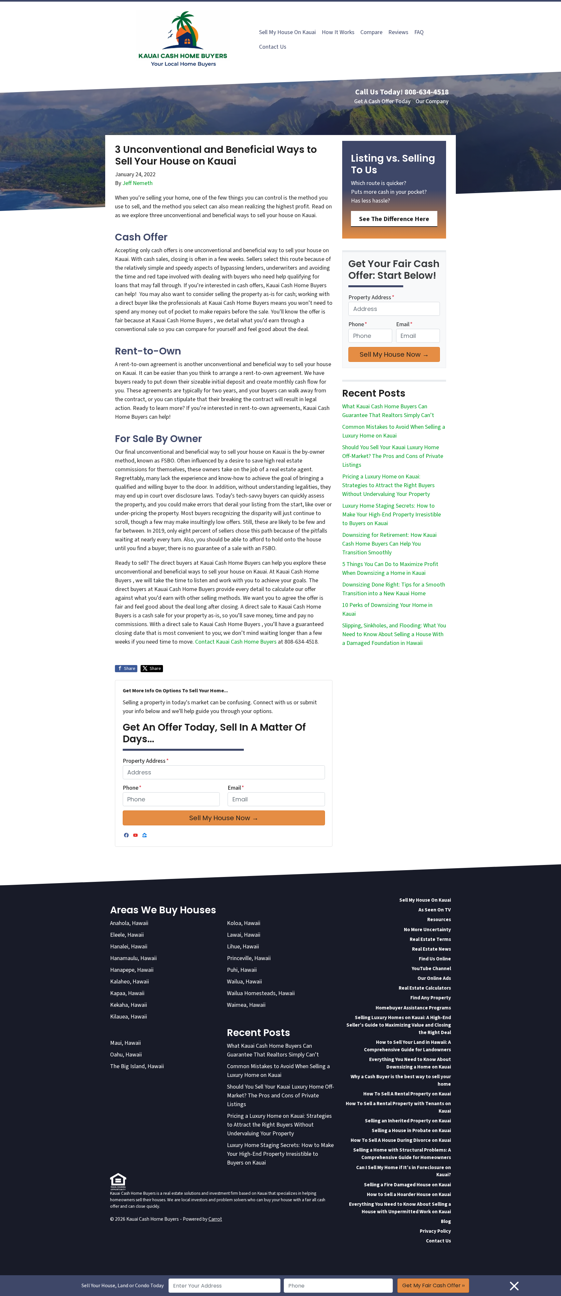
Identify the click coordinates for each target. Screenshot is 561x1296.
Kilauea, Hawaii (128, 1017)
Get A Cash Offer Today (382, 101)
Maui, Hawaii (125, 1043)
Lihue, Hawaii (243, 947)
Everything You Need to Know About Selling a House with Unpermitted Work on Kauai (400, 1208)
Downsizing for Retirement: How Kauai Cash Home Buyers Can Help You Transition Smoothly (389, 544)
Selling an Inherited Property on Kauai (408, 1120)
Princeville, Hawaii (249, 958)
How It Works (338, 32)
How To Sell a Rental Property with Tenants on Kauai (398, 1107)
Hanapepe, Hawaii (132, 970)
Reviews (398, 32)
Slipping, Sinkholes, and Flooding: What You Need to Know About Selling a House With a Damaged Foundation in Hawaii (394, 634)
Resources (439, 919)
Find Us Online (435, 958)
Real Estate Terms (430, 939)
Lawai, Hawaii (243, 935)
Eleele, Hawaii (127, 935)
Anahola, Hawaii (129, 923)
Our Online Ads (434, 978)
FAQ (419, 32)
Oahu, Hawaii (126, 1055)
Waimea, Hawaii (246, 1005)
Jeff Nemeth (137, 183)
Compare (371, 32)
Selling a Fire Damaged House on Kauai (407, 1184)
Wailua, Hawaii (244, 982)
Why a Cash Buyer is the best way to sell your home (401, 1080)
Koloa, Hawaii (243, 923)
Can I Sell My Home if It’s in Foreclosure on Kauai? (403, 1171)
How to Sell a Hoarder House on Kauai (409, 1194)
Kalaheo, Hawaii (129, 982)
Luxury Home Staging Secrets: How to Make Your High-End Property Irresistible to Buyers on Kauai (391, 514)
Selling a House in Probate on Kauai (411, 1130)
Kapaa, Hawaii (127, 993)
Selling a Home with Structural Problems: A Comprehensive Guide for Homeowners (402, 1153)
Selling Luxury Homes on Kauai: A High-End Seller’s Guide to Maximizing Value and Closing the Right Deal (398, 1025)
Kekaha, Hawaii (128, 1005)
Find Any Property (430, 997)
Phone (132, 788)
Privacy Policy (435, 1231)
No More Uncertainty (427, 929)
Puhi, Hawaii (242, 970)
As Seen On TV (434, 909)
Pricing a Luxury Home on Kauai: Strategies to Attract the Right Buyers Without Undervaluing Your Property (388, 485)
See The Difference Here (394, 219)
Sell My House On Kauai (287, 32)
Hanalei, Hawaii (128, 947)
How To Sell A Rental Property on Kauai (407, 1093)
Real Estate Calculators (425, 988)
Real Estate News (431, 949)
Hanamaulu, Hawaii (133, 958)
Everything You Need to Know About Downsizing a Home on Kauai (410, 1063)
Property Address (146, 761)
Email (236, 788)
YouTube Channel (431, 968)
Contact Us (272, 47)
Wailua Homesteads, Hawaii (261, 993)
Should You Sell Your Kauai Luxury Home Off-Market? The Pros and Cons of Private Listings (392, 456)
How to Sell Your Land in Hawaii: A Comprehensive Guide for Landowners (407, 1046)
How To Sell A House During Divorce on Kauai (401, 1140)
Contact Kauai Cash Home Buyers (236, 642)
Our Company (432, 101)
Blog (446, 1221)
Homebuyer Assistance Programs (413, 1007)
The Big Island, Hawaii (137, 1066)
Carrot (215, 1219)
